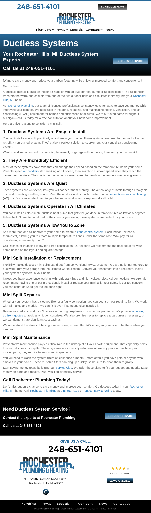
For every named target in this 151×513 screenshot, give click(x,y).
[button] (53, 29)
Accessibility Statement (73, 508)
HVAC (60, 29)
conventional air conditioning (127, 194)
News (110, 29)
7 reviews (124, 473)
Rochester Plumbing (20, 105)
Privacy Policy (41, 508)
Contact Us (121, 503)
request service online (97, 390)
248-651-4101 (38, 7)
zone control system (90, 232)
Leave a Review (119, 481)
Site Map (55, 508)
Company (85, 503)
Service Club (64, 367)
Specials (76, 29)
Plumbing (43, 29)
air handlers (31, 171)
